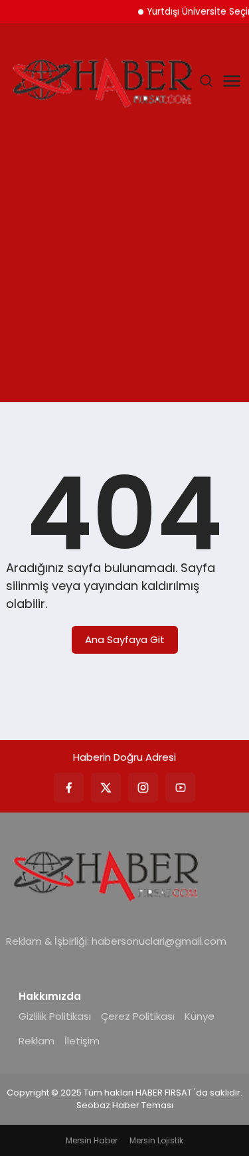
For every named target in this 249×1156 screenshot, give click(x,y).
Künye (199, 1016)
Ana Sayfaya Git (125, 639)
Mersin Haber (92, 1140)
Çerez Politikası (138, 1016)
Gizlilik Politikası (55, 1016)
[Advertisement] (124, 270)
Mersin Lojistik (156, 1140)
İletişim (82, 1041)
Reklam (36, 1041)
